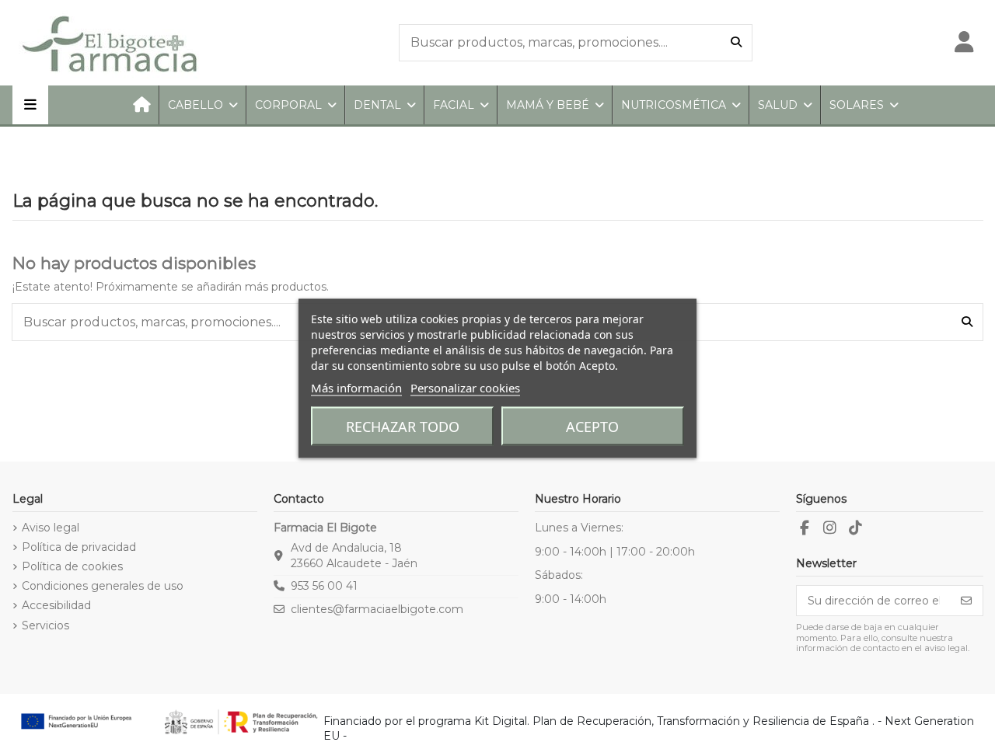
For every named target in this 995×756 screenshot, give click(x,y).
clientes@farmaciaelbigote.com (377, 609)
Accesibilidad (56, 605)
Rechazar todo (402, 425)
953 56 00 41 (324, 586)
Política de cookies (72, 566)
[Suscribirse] (966, 600)
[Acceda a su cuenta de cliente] (964, 42)
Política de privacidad (79, 547)
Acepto (592, 425)
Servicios (45, 625)
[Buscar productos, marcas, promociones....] (736, 42)
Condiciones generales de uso (102, 586)
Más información (356, 387)
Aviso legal (50, 528)
